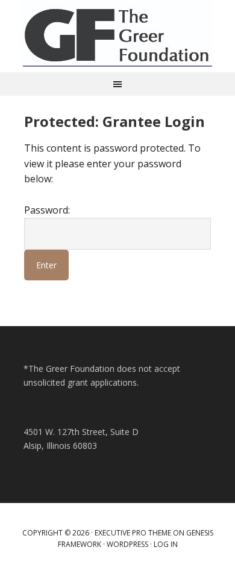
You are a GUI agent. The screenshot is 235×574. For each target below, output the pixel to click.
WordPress (127, 544)
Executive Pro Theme (133, 533)
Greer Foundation (117, 36)
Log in (166, 544)
